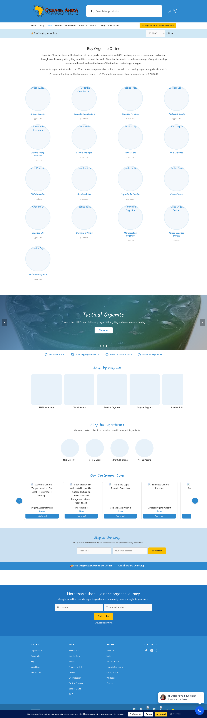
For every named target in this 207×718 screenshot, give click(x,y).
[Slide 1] (101, 346)
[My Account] (169, 11)
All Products (73, 650)
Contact (93, 25)
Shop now (103, 330)
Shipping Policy (113, 661)
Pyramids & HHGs (76, 667)
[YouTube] (152, 651)
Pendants (73, 661)
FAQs (109, 656)
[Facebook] (146, 651)
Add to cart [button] (42, 516)
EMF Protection (75, 678)
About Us (83, 25)
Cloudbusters (74, 656)
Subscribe (157, 551)
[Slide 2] (103, 346)
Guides (58, 25)
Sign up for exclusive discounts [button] (159, 25)
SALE (49, 25)
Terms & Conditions (115, 667)
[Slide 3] (106, 346)
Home (34, 25)
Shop (42, 25)
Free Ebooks (113, 25)
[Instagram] (157, 651)
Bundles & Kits (75, 689)
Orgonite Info (36, 650)
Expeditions (70, 25)
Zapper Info (35, 656)
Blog (102, 25)
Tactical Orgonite (76, 683)
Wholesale (111, 678)
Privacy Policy (112, 672)
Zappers (72, 672)
